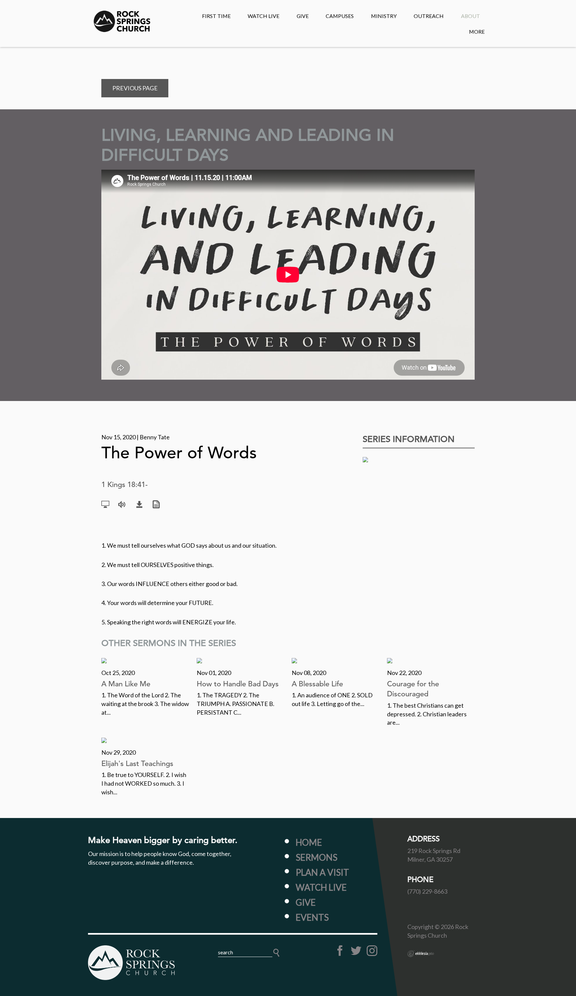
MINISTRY (384, 16)
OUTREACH (429, 16)
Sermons (316, 857)
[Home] (131, 962)
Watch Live (263, 16)
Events (312, 917)
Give (306, 902)
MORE (477, 31)
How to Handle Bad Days (238, 683)
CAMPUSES (340, 16)
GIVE (303, 16)
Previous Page (135, 88)
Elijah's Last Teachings (137, 763)
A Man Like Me (125, 683)
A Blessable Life (317, 683)
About (470, 16)
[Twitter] (356, 950)
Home (309, 842)
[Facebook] (340, 950)
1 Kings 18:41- (124, 484)
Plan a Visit (322, 872)
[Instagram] (372, 950)
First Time (216, 16)
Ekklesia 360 (420, 953)
